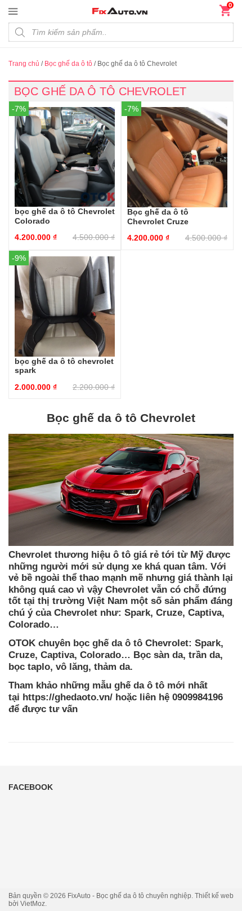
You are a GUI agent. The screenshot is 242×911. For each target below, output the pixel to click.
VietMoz (32, 904)
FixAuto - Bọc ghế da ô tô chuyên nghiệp (129, 896)
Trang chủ (23, 64)
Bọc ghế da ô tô (68, 64)
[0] (225, 12)
